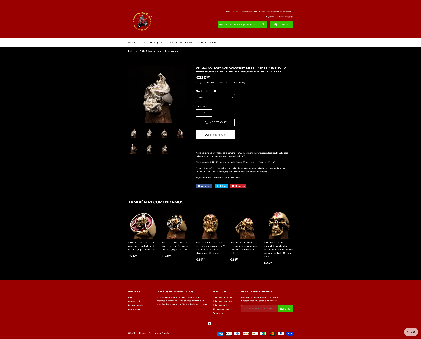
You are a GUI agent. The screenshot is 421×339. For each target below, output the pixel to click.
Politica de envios (221, 305)
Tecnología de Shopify (159, 333)
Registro (285, 309)
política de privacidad (222, 297)
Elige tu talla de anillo (206, 91)
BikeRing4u (140, 333)
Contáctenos (207, 42)
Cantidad (200, 106)
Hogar (132, 42)
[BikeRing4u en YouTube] (209, 324)
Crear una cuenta (286, 17)
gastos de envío (207, 82)
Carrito (283, 24)
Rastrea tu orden (180, 42)
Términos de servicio (222, 309)
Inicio (130, 51)
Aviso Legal (218, 313)
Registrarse (270, 17)
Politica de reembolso (223, 301)
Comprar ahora (215, 134)
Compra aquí (152, 42)
